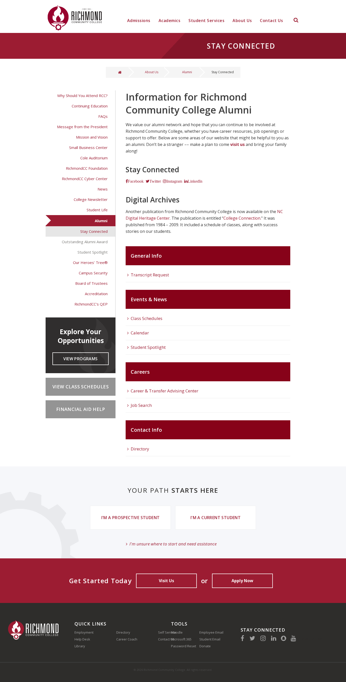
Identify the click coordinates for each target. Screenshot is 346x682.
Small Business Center (88, 147)
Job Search (141, 405)
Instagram (174, 181)
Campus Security (93, 272)
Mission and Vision (92, 137)
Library (79, 646)
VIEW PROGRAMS (80, 359)
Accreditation (96, 293)
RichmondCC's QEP (91, 304)
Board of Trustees (91, 283)
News (103, 189)
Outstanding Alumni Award (85, 241)
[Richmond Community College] (76, 16)
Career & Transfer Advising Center (164, 391)
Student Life (97, 209)
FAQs (103, 116)
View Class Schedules (80, 387)
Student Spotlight (93, 252)
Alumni (187, 72)
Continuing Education (90, 105)
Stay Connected (94, 231)
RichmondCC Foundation (87, 168)
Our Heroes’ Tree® (90, 262)
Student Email (209, 639)
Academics (170, 20)
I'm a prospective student (130, 517)
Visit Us (166, 580)
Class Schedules (146, 318)
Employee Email (211, 632)
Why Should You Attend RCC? (82, 95)
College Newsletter (91, 199)
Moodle (177, 632)
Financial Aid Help (80, 409)
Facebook (136, 181)
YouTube (293, 638)
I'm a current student (215, 517)
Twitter (155, 181)
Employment (83, 632)
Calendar (140, 333)
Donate (205, 646)
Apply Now (242, 580)
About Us (242, 20)
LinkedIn (195, 181)
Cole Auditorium (94, 157)
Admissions (138, 20)
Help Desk (82, 639)
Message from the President (82, 126)
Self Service (167, 632)
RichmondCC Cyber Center (85, 178)
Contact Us (271, 20)
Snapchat (283, 638)
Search (296, 21)
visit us (237, 144)
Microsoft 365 (181, 639)
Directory (140, 449)
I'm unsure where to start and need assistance (173, 544)
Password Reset (183, 646)
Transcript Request (150, 275)
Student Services (206, 20)
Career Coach (126, 639)
